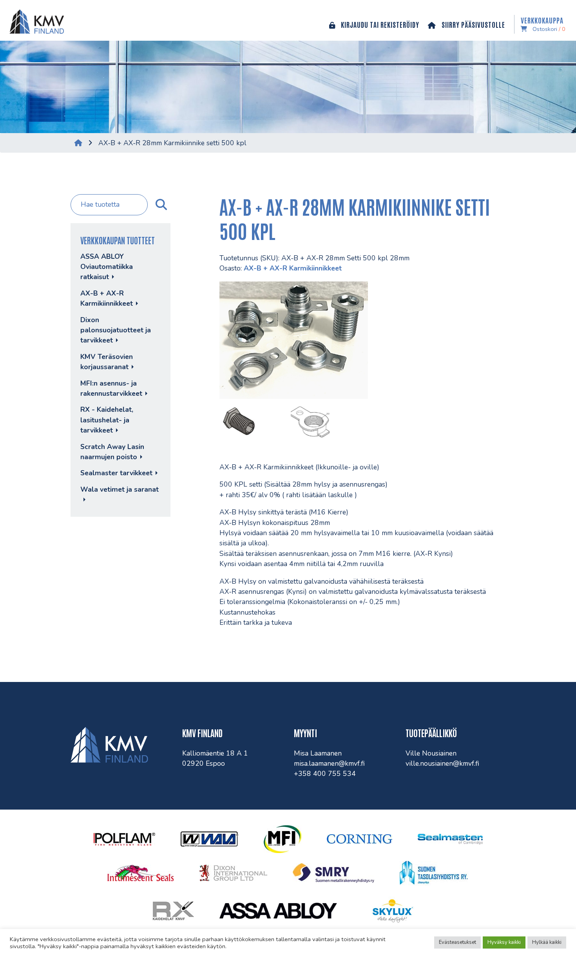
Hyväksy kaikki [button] (504, 942)
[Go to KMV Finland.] (78, 143)
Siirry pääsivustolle (472, 24)
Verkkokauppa (543, 24)
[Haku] (160, 204)
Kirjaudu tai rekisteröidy (379, 24)
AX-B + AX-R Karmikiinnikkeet (293, 268)
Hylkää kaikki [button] (547, 942)
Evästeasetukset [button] (457, 942)
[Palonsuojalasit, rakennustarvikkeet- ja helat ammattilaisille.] (35, 20)
